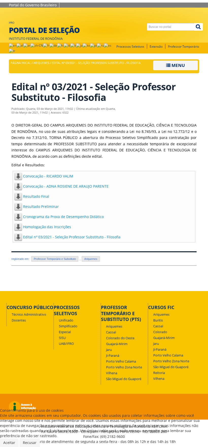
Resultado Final (36, 196)
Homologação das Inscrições (47, 226)
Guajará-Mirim (117, 344)
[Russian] (100, 45)
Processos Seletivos (130, 46)
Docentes (19, 320)
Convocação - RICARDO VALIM (48, 176)
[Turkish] (12, 50)
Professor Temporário (183, 46)
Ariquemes (41, 63)
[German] (53, 45)
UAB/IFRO (66, 344)
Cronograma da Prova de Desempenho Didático (63, 216)
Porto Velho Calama (121, 361)
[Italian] (73, 45)
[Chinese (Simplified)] (36, 45)
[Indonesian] (67, 45)
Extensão (156, 46)
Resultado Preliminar (41, 206)
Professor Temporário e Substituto (55, 258)
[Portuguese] (93, 45)
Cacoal (111, 332)
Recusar (30, 442)
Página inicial (21, 63)
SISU (62, 338)
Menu (177, 65)
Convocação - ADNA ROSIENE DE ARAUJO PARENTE (66, 186)
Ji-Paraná (112, 355)
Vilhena (111, 373)
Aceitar (9, 442)
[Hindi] (60, 45)
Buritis (158, 320)
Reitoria (159, 373)
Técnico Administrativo (29, 314)
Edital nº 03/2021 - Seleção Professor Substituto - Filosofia (71, 237)
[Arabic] (26, 45)
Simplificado (68, 326)
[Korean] (86, 45)
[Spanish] (107, 45)
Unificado (66, 320)
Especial (65, 332)
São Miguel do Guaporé (123, 379)
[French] (46, 45)
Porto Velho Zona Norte (124, 367)
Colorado (160, 332)
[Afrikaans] (19, 45)
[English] (12, 45)
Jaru (109, 350)
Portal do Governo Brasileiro (33, 5)
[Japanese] (79, 45)
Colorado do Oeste (120, 338)
